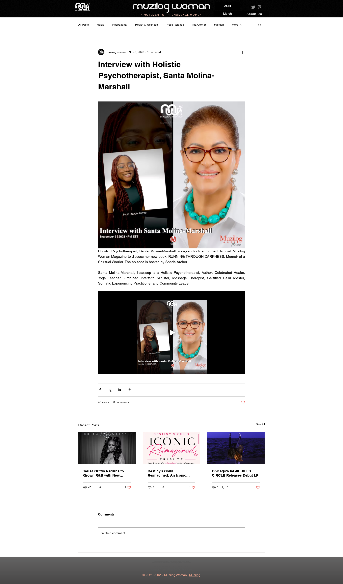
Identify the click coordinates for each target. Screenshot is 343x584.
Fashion (219, 24)
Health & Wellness (146, 24)
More (235, 24)
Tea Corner (199, 24)
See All (260, 424)
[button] (260, 24)
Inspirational (119, 24)
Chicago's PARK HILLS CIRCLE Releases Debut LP (235, 473)
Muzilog (194, 575)
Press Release (175, 24)
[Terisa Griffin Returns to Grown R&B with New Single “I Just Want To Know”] (107, 448)
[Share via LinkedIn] (119, 390)
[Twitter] (253, 7)
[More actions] (242, 52)
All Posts (83, 24)
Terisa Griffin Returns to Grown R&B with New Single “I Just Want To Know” (103, 473)
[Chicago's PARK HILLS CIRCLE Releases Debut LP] (236, 448)
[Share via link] (129, 390)
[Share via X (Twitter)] (110, 390)
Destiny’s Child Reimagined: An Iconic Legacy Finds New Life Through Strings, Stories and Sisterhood (169, 473)
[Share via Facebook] (100, 390)
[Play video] (171, 332)
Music (100, 24)
